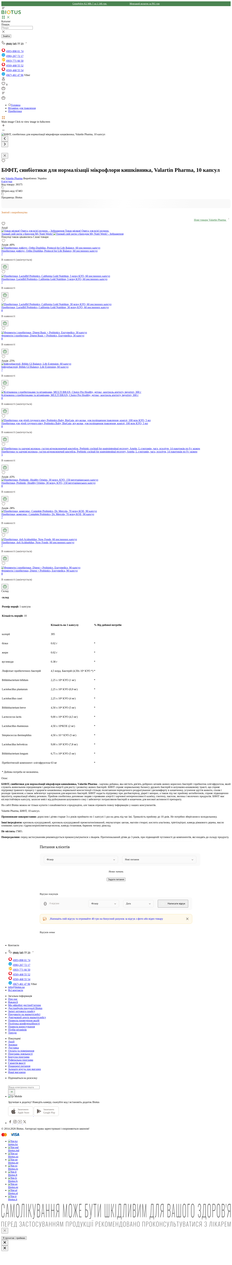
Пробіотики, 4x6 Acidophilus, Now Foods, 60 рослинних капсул (37, 542)
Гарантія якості (16, 1063)
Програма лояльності (20, 1053)
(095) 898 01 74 (14, 51)
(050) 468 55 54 (14, 70)
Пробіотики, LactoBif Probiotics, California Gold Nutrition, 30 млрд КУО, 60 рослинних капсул (55, 307)
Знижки (12, 1044)
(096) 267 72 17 (14, 56)
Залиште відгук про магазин (24, 1069)
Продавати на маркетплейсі (24, 1014)
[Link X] (25, 1122)
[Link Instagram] (15, 1122)
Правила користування (21, 1026)
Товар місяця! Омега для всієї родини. (86, 230)
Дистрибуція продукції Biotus (25, 1008)
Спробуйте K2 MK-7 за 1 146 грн (90, 3)
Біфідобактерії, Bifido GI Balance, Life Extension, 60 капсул (34, 366)
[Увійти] (3, 79)
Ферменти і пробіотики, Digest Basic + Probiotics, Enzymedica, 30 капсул (42, 335)
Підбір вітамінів (17, 1029)
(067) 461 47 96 (14, 75)
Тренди (12, 1032)
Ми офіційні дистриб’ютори (24, 1005)
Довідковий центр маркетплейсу (27, 1017)
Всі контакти (15, 990)
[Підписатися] (11, 1092)
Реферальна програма (20, 1059)
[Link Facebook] (10, 1122)
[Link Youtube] (20, 1122)
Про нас (12, 999)
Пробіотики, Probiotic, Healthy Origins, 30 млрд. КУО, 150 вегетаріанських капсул (48, 482)
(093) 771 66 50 (14, 60)
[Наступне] (4, 144)
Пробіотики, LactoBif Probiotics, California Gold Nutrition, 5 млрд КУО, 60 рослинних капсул (54, 279)
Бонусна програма (18, 1056)
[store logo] (11, 13)
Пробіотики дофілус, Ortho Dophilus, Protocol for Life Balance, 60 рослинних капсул (49, 250)
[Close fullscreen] (4, 156)
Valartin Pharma (14, 178)
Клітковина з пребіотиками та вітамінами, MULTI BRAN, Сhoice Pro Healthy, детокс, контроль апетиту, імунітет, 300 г (70, 395)
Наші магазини (17, 1072)
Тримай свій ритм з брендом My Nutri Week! (27, 233)
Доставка (13, 1047)
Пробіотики (15, 111)
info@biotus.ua (16, 987)
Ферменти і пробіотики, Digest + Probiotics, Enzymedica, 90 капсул (39, 570)
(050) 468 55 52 (14, 65)
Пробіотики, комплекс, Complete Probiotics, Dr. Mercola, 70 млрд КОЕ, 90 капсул (47, 514)
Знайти (6, 36)
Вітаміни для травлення (22, 108)
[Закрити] (4, 1231)
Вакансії (13, 1002)
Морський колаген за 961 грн (145, 3)
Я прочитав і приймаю (14, 1238)
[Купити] (4, 267)
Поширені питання (19, 1066)
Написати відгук (176, 903)
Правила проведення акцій (23, 1020)
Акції (11, 1041)
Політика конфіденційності (24, 1023)
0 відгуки (6, 181)
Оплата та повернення (21, 1050)
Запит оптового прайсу (21, 1011)
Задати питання (116, 879)
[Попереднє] (4, 139)
